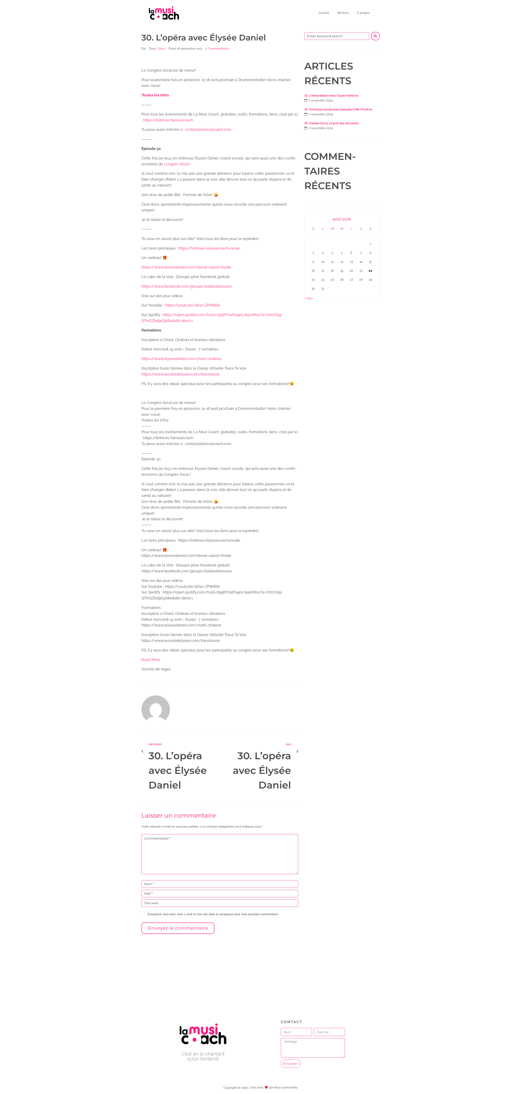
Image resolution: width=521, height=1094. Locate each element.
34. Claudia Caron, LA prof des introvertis (331, 123)
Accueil (324, 13)
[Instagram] (212, 1069)
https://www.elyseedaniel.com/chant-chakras (181, 359)
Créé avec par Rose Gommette (273, 1087)
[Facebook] (193, 1069)
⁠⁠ (155, 95)
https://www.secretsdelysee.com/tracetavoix (180, 374)
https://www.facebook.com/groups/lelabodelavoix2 (186, 286)
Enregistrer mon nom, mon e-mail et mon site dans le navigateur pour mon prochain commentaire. (213, 914)
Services (343, 13)
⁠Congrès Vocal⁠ (176, 164)
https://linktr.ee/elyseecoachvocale (209, 248)
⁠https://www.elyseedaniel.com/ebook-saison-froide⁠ (186, 267)
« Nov (308, 298)
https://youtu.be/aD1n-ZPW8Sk (192, 305)
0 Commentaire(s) (217, 48)
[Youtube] (203, 1069)
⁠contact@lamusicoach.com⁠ (208, 129)
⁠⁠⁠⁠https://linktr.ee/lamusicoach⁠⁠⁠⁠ (168, 120)
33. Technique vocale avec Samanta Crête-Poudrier (338, 109)
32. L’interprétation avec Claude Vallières (331, 95)
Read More (150, 660)
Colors (161, 48)
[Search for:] (336, 36)
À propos (363, 13)
